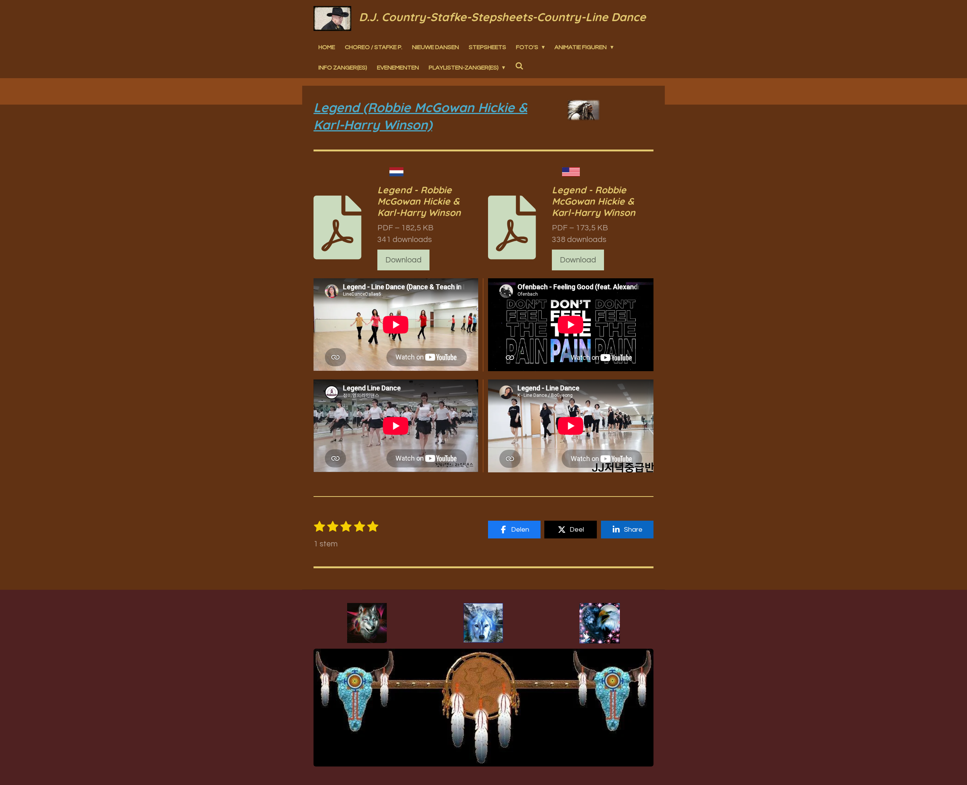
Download (403, 260)
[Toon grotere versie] (367, 623)
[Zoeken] (519, 65)
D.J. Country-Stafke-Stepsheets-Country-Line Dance (502, 17)
